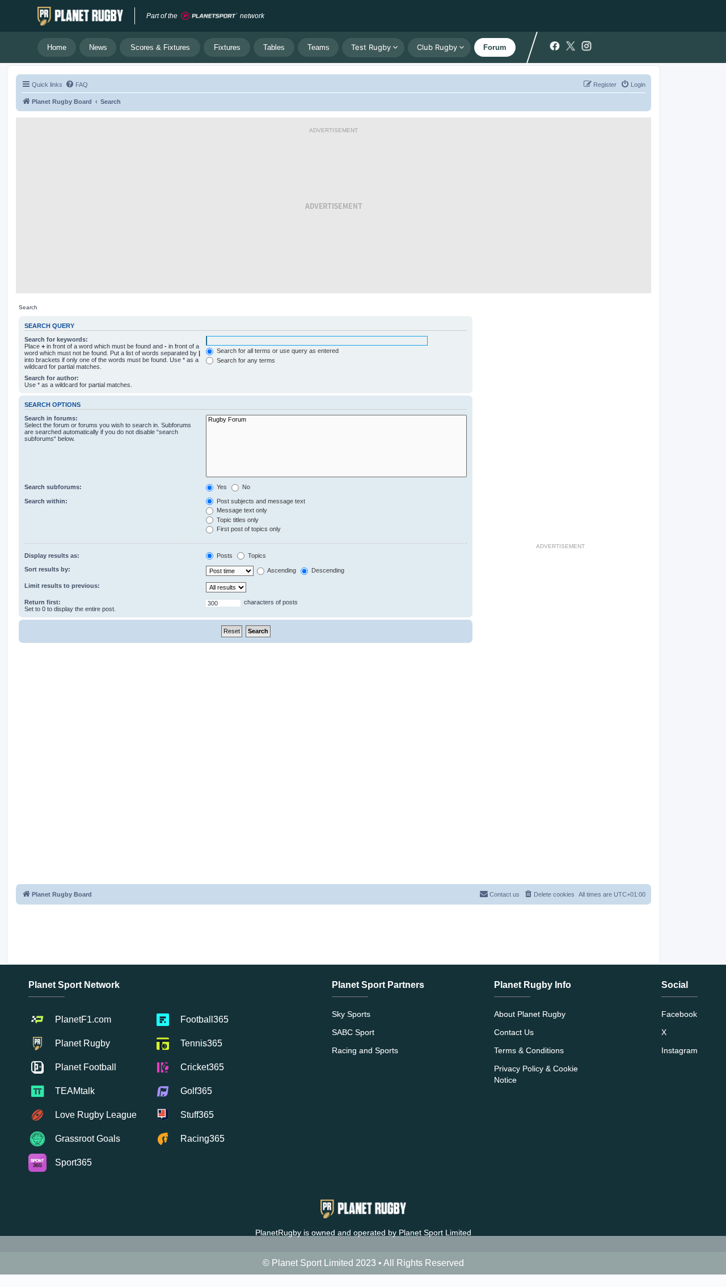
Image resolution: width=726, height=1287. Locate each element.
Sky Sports (351, 1014)
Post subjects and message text (260, 501)
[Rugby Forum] (336, 419)
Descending (327, 570)
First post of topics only (248, 528)
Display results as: (51, 555)
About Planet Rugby (529, 1014)
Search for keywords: (56, 339)
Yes (221, 486)
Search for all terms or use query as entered (277, 350)
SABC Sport (353, 1032)
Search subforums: (53, 486)
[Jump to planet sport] (209, 16)
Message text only (241, 510)
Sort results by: (47, 569)
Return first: (42, 602)
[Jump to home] (80, 16)
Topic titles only (237, 519)
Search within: (45, 501)
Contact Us (514, 1032)
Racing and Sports (365, 1050)
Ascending (281, 570)
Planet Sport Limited (435, 1232)
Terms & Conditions (529, 1050)
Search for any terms (245, 360)
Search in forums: (51, 418)
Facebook (679, 1014)
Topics (256, 555)
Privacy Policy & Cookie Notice (536, 1074)
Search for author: (51, 378)
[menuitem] (76, 84)
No (245, 486)
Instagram (679, 1050)
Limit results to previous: (62, 585)
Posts (224, 555)
